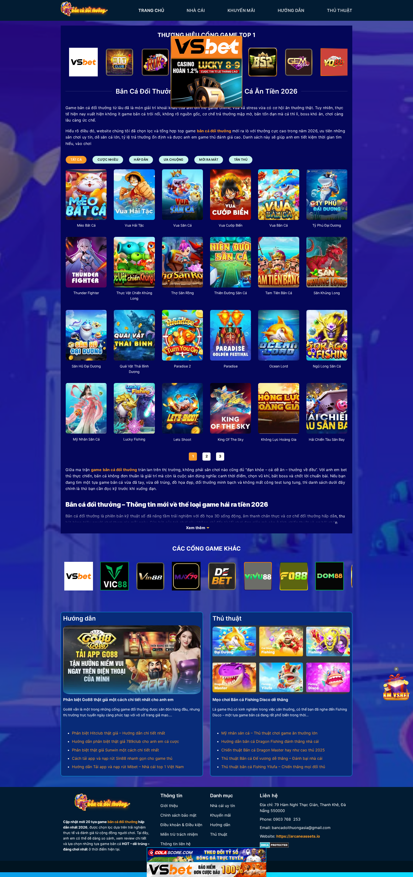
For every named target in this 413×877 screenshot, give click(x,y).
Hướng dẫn (291, 10)
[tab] (76, 160)
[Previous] (77, 63)
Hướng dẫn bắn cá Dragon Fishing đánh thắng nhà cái (270, 741)
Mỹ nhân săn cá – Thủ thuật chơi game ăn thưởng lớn (269, 733)
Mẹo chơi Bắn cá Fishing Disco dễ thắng (250, 699)
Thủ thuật (339, 10)
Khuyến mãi (241, 10)
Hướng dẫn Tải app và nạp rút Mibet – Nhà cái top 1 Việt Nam (128, 766)
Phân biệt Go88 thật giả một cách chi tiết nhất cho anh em (118, 699)
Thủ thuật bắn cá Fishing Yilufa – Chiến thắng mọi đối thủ (273, 766)
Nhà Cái (196, 10)
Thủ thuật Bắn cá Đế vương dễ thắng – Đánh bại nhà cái (271, 758)
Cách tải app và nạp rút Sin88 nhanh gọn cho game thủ (122, 758)
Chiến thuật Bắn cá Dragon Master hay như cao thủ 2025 (273, 750)
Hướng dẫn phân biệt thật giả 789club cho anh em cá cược (125, 741)
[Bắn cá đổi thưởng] (96, 10)
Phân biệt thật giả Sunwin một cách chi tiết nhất (115, 750)
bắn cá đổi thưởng (122, 822)
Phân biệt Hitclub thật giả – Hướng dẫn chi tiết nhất (118, 733)
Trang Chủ (151, 10)
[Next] (335, 63)
